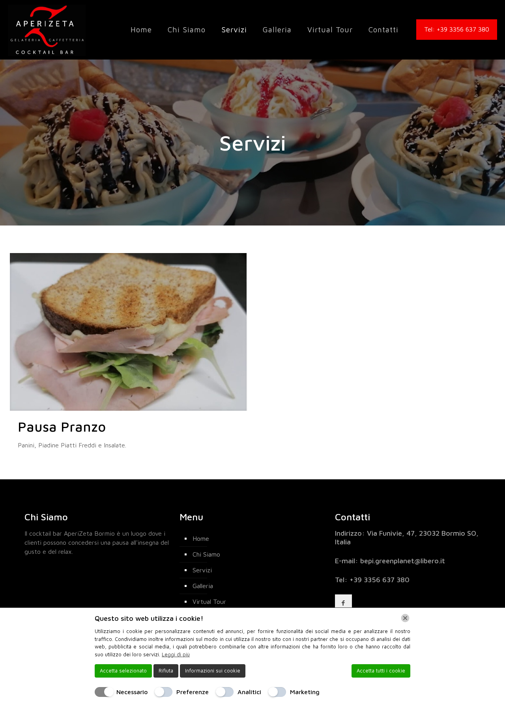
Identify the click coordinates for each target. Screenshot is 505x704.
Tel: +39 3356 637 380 (456, 29)
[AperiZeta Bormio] (47, 29)
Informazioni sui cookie (212, 670)
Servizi (202, 570)
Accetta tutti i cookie (381, 670)
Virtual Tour (209, 601)
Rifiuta (166, 670)
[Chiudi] (405, 618)
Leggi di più (176, 654)
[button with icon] (343, 602)
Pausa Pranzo (62, 426)
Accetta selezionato (123, 670)
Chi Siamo (206, 554)
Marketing (305, 691)
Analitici (249, 691)
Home (201, 538)
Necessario (132, 691)
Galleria (203, 585)
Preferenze (192, 691)
